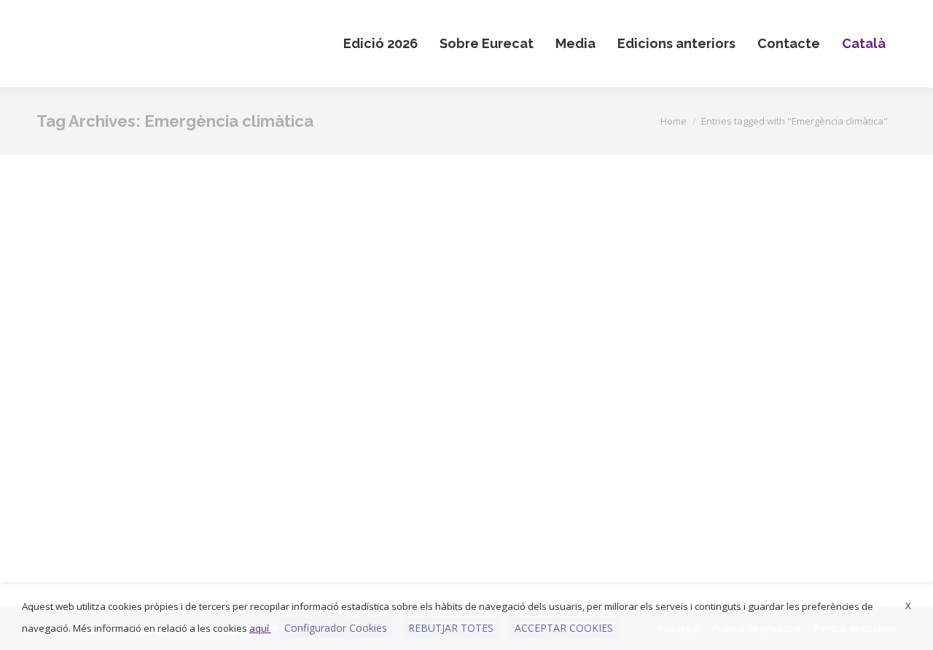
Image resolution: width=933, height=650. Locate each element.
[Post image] (172, 301)
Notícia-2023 (172, 524)
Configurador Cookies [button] (335, 628)
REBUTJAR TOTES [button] (450, 628)
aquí (260, 628)
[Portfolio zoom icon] (153, 301)
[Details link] (192, 301)
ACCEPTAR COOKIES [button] (564, 628)
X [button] (908, 605)
